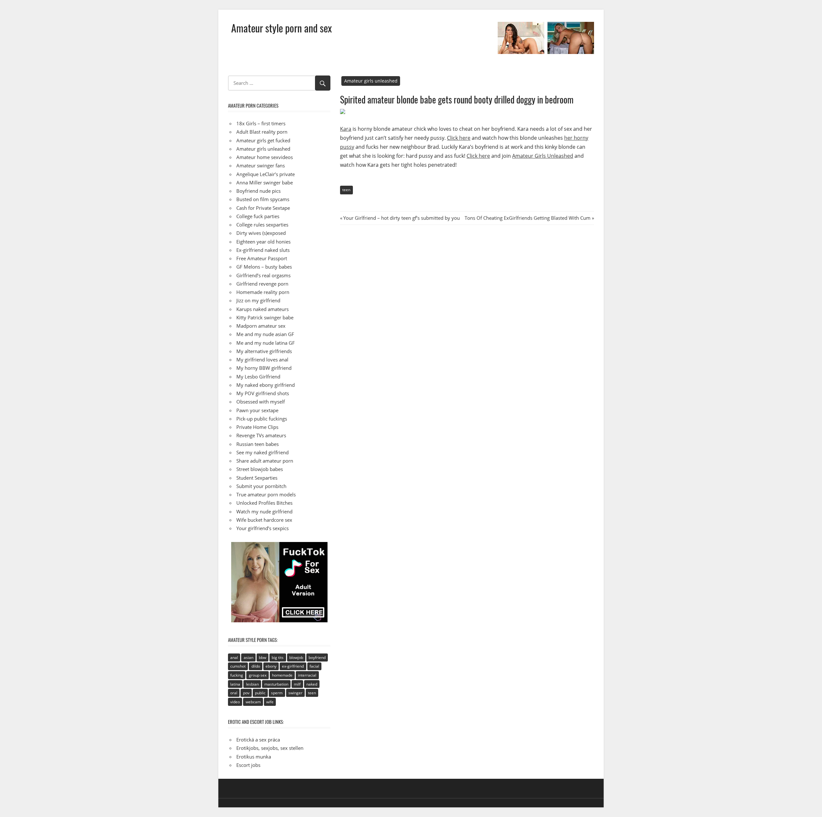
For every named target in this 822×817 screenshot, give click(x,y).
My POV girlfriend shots (262, 393)
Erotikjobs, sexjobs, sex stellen (269, 748)
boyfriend (317, 657)
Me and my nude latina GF (265, 343)
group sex (258, 675)
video (235, 702)
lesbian (252, 684)
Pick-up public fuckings (261, 418)
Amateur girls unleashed (371, 81)
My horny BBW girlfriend (264, 368)
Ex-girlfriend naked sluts (263, 250)
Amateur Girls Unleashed (542, 155)
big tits (278, 657)
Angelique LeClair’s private (265, 174)
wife (270, 702)
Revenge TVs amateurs (261, 435)
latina (235, 684)
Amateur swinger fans (260, 165)
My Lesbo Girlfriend (258, 376)
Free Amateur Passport (261, 258)
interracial (307, 675)
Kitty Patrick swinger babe (264, 317)
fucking (236, 675)
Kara (345, 128)
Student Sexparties (256, 478)
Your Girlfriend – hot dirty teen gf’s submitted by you (401, 218)
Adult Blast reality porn (261, 132)
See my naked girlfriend (262, 452)
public (260, 693)
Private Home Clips (257, 427)
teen (346, 189)
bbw (262, 657)
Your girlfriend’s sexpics (262, 528)
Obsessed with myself (260, 401)
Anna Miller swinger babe (264, 182)
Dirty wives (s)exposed (261, 233)
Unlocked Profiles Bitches (264, 503)
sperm (277, 693)
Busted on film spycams (262, 199)
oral (233, 693)
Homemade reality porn (262, 292)
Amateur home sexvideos (264, 157)
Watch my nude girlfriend (264, 511)
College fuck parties (257, 216)
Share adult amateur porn (264, 460)
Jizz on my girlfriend (258, 300)
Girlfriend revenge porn (262, 283)
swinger (295, 693)
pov (246, 693)
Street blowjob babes (259, 469)
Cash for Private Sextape (263, 208)
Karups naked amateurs (262, 309)
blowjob (296, 657)
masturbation (276, 684)
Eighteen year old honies (263, 241)
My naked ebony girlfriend (265, 385)
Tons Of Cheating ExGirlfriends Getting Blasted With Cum (527, 218)
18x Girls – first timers (260, 123)
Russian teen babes (257, 444)
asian (248, 657)
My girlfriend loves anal (262, 359)
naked (311, 684)
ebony (271, 666)
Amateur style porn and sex (281, 27)
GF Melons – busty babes (264, 266)
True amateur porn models (266, 494)
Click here (458, 137)
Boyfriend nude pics (258, 191)
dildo (255, 666)
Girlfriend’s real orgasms (263, 275)
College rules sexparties (262, 224)
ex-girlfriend (293, 666)
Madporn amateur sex (260, 326)
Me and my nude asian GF (265, 334)
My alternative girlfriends (264, 351)
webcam (253, 702)
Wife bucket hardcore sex (264, 520)
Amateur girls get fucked (263, 140)
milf (297, 684)
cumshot (238, 666)
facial (314, 666)
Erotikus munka (253, 756)
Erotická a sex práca (258, 739)
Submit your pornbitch (261, 486)
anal (234, 657)
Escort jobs (248, 765)
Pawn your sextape (257, 410)
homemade (282, 675)
